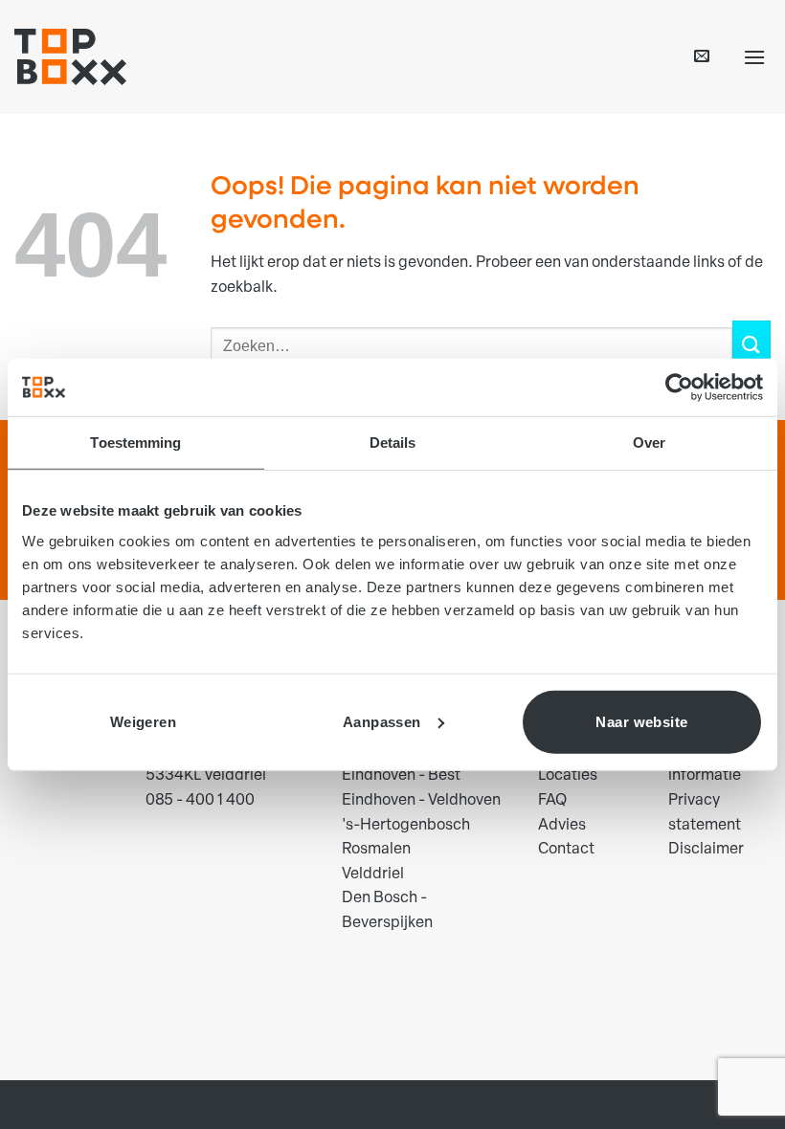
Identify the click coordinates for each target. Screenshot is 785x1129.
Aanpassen (382, 721)
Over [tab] (649, 442)
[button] (701, 56)
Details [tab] (393, 442)
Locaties (567, 776)
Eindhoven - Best (401, 776)
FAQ (552, 800)
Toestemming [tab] (135, 442)
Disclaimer (706, 849)
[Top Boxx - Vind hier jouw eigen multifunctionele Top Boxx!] (70, 57)
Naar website (641, 721)
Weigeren (143, 721)
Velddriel (373, 874)
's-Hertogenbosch (406, 825)
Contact (566, 849)
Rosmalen (376, 849)
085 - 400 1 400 (200, 800)
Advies (562, 825)
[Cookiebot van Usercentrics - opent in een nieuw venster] (679, 387)
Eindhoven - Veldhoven (421, 800)
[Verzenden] (751, 346)
